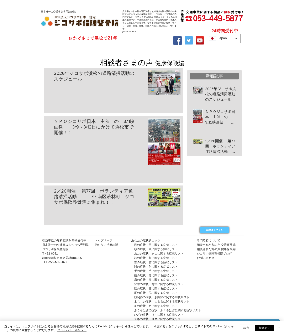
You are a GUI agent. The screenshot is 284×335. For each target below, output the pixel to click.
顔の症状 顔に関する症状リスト (154, 258)
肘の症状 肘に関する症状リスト (154, 266)
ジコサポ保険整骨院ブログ (214, 253)
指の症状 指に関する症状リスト (156, 275)
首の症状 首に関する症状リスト (156, 262)
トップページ (103, 240)
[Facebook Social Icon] (177, 40)
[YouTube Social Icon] (200, 40)
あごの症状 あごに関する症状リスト (159, 253)
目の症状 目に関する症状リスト (156, 244)
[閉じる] (279, 328)
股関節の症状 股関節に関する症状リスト (161, 297)
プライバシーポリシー (71, 330)
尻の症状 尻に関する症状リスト (156, 292)
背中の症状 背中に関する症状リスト (159, 284)
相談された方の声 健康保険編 (216, 249)
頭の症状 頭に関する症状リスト (154, 249)
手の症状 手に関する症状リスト (154, 271)
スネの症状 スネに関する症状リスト (159, 319)
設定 (246, 328)
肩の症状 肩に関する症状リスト (154, 279)
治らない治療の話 (106, 244)
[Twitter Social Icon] (189, 40)
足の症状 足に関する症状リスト (156, 306)
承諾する (264, 328)
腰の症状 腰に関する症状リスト (156, 288)
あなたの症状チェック (145, 240)
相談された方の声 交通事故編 (216, 244)
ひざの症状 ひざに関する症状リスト (159, 314)
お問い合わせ (205, 258)
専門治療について (208, 240)
